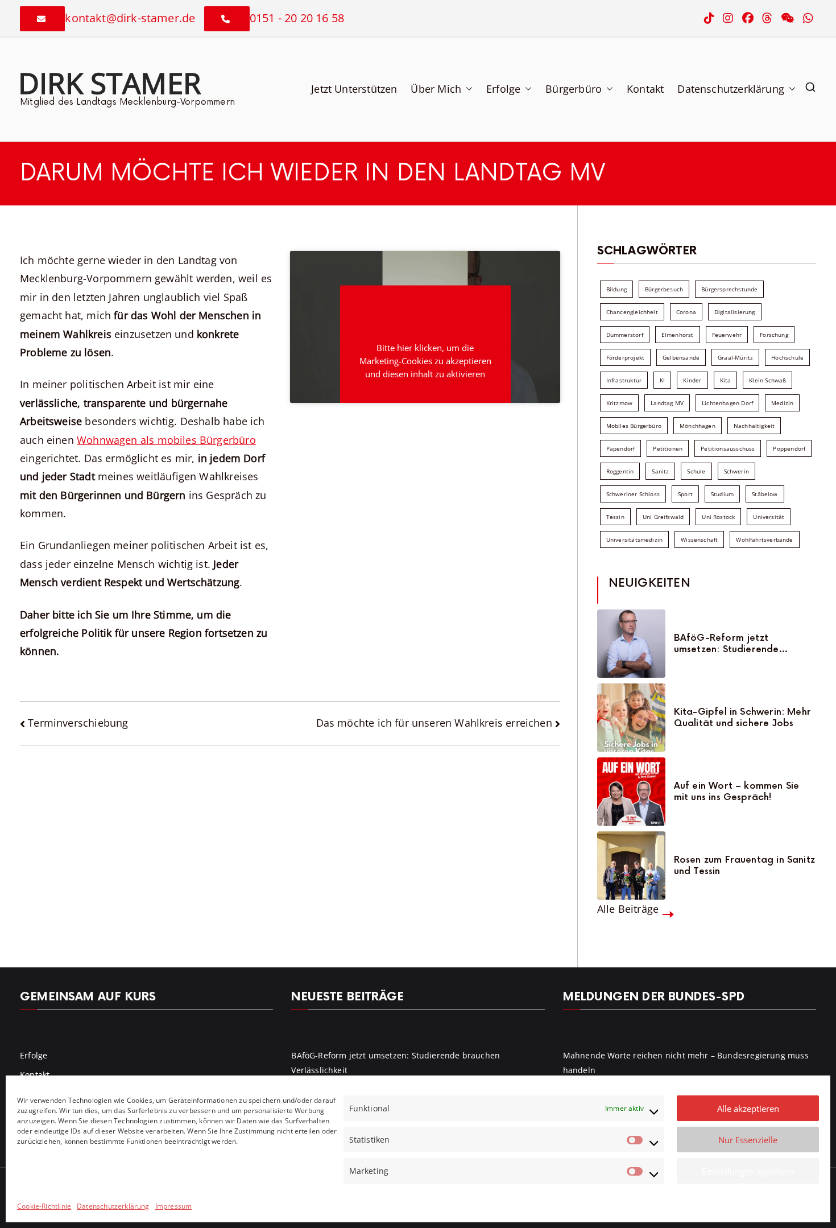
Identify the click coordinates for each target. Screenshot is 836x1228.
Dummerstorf (624, 335)
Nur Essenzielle (747, 1139)
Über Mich (436, 89)
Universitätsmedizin (634, 539)
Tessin (615, 517)
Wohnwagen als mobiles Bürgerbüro (166, 440)
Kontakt (645, 89)
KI (662, 380)
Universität (768, 517)
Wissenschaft (699, 539)
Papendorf (620, 448)
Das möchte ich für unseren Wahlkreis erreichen (434, 723)
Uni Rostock (718, 517)
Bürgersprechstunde (729, 289)
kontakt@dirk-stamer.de (130, 18)
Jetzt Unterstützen (354, 89)
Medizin (782, 403)
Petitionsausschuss (728, 448)
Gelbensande (681, 357)
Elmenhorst (677, 335)
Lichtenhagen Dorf (727, 403)
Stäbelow (764, 494)
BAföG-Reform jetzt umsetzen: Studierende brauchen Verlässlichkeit (730, 643)
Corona (686, 312)
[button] (467, 89)
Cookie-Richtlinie (44, 1206)
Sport (685, 494)
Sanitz (660, 471)
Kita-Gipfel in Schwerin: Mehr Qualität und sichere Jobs (742, 717)
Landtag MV (667, 403)
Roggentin (620, 471)
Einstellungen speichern (748, 1171)
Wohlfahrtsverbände (764, 539)
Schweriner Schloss (633, 494)
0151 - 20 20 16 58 (297, 18)
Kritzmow (619, 403)
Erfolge (503, 89)
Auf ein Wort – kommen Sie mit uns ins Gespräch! (737, 791)
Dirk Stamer (109, 82)
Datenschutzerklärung (113, 1206)
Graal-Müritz (735, 357)
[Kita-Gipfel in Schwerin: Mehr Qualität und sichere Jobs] (631, 717)
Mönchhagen (697, 426)
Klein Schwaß (767, 380)
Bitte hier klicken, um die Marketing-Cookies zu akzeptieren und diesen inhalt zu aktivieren (425, 361)
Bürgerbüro (573, 89)
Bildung (616, 289)
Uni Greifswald (663, 517)
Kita (725, 380)
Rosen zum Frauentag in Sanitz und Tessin (744, 865)
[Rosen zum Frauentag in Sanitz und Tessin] (631, 865)
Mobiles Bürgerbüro (633, 426)
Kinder (692, 380)
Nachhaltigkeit (754, 426)
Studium (722, 494)
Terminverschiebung (78, 723)
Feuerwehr (727, 335)
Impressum (173, 1206)
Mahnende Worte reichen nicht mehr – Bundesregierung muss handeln (686, 1062)
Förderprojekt (625, 357)
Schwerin (736, 471)
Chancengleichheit (632, 312)
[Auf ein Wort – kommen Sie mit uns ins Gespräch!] (631, 791)
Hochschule (787, 357)
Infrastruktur (624, 380)
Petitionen (667, 448)
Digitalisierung (734, 312)
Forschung (774, 335)
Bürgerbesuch (664, 289)
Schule (696, 471)
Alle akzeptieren (748, 1108)
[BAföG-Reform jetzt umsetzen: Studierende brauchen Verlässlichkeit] (631, 643)
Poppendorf (789, 448)
